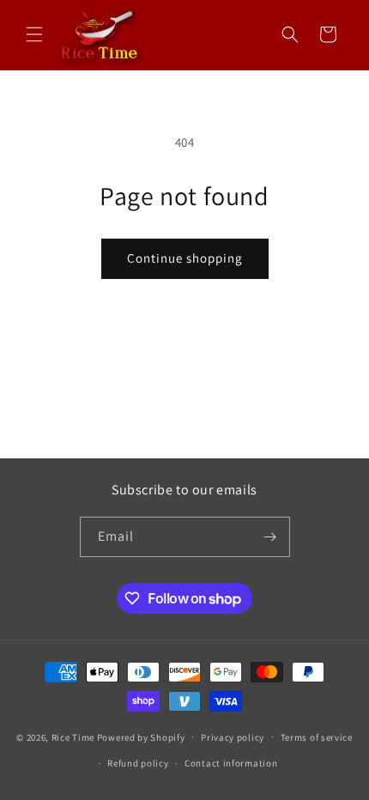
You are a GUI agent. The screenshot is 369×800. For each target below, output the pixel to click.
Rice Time (72, 736)
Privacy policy (232, 737)
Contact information (230, 763)
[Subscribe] (270, 537)
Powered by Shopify (141, 736)
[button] (34, 34)
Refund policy (137, 763)
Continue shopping (185, 258)
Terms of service (317, 737)
